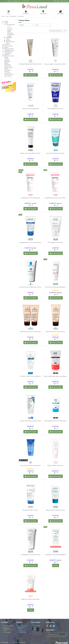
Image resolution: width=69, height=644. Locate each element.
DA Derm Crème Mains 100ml (31, 108)
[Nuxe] (30, 328)
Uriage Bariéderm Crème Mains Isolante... (30, 242)
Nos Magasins (7, 632)
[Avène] (55, 462)
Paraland (10, 642)
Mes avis (35, 629)
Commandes (36, 625)
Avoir (34, 627)
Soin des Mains (10, 24)
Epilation (8, 40)
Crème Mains (9, 26)
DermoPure (7, 66)
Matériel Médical (9, 56)
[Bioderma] (30, 507)
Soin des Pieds (10, 41)
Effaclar (6, 63)
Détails (56, 565)
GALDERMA (7, 73)
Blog (9, 1)
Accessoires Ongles (10, 35)
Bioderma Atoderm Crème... (30, 510)
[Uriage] (30, 239)
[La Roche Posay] (30, 284)
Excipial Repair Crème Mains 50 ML (30, 197)
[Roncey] (55, 61)
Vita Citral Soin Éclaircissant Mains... (55, 153)
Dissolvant (10, 33)
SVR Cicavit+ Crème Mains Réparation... (55, 287)
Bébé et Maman (9, 48)
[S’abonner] (66, 634)
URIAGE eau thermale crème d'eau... (56, 510)
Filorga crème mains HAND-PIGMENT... (30, 153)
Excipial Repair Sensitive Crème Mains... (55, 197)
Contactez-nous (16, 1)
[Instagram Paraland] (4, 1)
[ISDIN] (55, 373)
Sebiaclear (7, 61)
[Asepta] (55, 150)
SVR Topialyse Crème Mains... (56, 242)
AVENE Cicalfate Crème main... (55, 465)
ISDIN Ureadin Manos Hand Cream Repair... (55, 376)
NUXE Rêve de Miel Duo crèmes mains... (30, 331)
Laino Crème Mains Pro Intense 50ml (30, 465)
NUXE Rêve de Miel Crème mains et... (55, 331)
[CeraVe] (30, 417)
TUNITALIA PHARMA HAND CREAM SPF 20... (30, 64)
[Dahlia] (30, 105)
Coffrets (6, 58)
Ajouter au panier (31, 74)
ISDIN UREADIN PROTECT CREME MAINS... (55, 421)
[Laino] (30, 462)
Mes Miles (57, 1)
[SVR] (55, 239)
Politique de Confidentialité (22, 631)
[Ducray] (30, 373)
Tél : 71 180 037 (25, 1)
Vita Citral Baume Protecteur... (55, 108)
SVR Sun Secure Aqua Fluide (9, 75)
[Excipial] (30, 194)
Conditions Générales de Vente (7, 629)
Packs (6, 57)
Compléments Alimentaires (8, 52)
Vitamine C (7, 60)
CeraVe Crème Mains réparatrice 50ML (30, 421)
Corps (6, 23)
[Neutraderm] (55, 551)
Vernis (9, 31)
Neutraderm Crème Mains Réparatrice (55, 554)
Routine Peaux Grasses (8, 68)
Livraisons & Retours (21, 628)
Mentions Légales (8, 625)
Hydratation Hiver (9, 50)
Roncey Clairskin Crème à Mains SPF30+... (55, 64)
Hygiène (6, 54)
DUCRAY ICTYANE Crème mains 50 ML (30, 376)
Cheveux (6, 44)
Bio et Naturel (8, 46)
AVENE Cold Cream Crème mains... (30, 599)
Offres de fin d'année (7, 71)
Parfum (8, 43)
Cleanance (7, 64)
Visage (6, 21)
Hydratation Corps (9, 38)
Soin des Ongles (9, 29)
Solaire (6, 47)
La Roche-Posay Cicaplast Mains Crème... (30, 287)
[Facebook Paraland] (2, 1)
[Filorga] (30, 150)
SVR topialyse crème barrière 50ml (30, 554)
